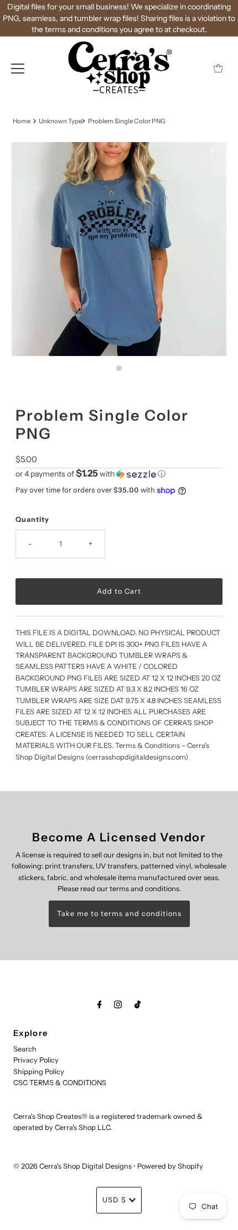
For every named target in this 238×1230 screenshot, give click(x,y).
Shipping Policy (38, 1071)
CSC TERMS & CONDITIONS (59, 1083)
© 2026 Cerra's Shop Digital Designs (72, 1166)
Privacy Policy (36, 1060)
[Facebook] (99, 1004)
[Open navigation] (18, 68)
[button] (119, 473)
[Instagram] (118, 1004)
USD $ (114, 1200)
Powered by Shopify (170, 1166)
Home (21, 121)
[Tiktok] (137, 1004)
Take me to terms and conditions (119, 913)
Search (25, 1049)
